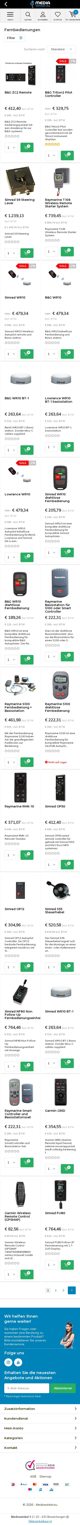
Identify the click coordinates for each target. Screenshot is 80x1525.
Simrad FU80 (55, 1213)
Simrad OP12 (14, 909)
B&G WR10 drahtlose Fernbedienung (17, 605)
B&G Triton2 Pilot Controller (58, 94)
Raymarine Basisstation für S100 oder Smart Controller (58, 606)
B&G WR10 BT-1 (17, 398)
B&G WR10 (53, 297)
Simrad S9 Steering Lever (20, 201)
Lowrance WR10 (17, 494)
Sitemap (45, 1476)
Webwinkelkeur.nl (40, 1521)
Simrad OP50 (55, 806)
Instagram (8, 1362)
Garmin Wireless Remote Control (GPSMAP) (18, 1216)
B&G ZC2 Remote (18, 92)
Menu (10, 19)
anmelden (43, 19)
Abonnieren (63, 1388)
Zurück (5, 4)
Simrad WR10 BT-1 (59, 1011)
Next (72, 1290)
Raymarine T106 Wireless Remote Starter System (58, 203)
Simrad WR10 (15, 297)
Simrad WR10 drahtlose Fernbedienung (57, 497)
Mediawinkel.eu (46, 1505)
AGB (33, 1476)
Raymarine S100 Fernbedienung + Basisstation (18, 707)
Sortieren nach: (34, 49)
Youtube (18, 1362)
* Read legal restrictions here (22, 1396)
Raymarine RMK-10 (19, 806)
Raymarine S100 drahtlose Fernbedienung (57, 707)
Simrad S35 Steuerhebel (54, 910)
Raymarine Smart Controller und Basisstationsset (18, 1114)
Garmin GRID (55, 1111)
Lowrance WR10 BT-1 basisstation (58, 400)
